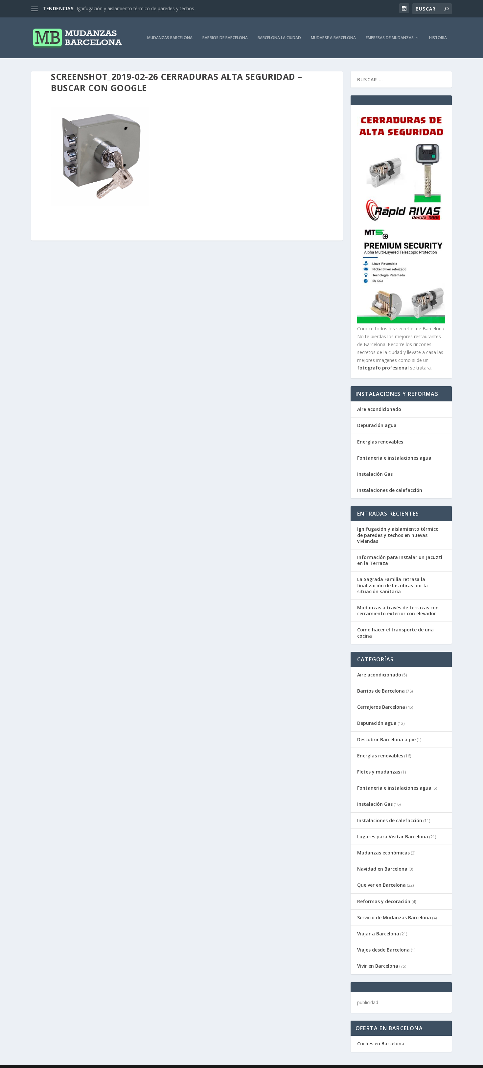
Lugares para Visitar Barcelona (392, 836)
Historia (438, 37)
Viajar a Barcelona (378, 933)
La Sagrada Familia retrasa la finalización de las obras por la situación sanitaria (392, 585)
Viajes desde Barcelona (383, 950)
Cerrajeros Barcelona (381, 707)
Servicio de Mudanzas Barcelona (394, 917)
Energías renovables (380, 442)
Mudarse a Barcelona (333, 37)
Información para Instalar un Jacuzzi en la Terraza (399, 560)
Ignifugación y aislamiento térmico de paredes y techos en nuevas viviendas (398, 535)
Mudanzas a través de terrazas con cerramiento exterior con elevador (398, 610)
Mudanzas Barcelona (170, 37)
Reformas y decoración (383, 901)
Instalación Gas (375, 474)
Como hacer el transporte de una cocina (395, 632)
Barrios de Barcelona (225, 37)
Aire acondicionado (379, 409)
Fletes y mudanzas (378, 772)
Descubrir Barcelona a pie (386, 739)
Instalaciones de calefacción (389, 490)
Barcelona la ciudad (279, 37)
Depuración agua (377, 425)
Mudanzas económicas (383, 853)
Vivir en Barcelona (377, 966)
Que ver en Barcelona (381, 885)
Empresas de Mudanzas (390, 37)
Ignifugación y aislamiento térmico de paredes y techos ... (137, 8)
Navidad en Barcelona (382, 869)
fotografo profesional (383, 368)
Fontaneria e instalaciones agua (394, 458)
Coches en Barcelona (380, 1043)
